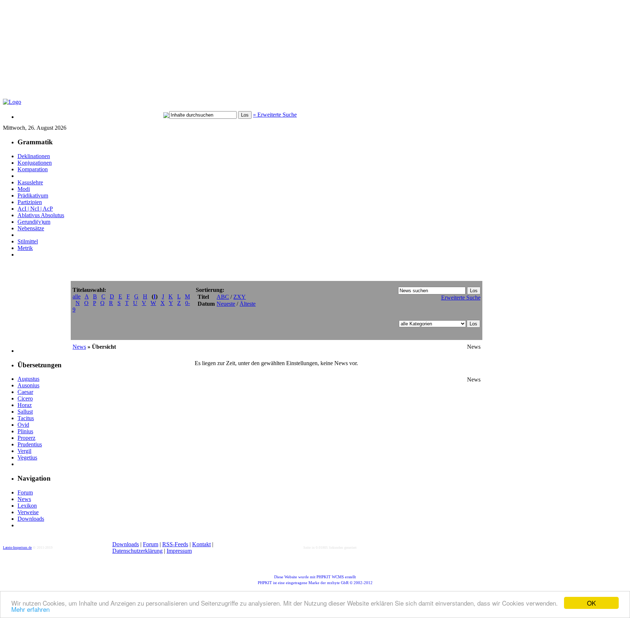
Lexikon (27, 505)
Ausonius (28, 385)
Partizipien (30, 202)
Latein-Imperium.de (17, 547)
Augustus (28, 379)
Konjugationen (35, 163)
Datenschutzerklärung (137, 551)
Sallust (25, 411)
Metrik (25, 248)
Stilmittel (28, 241)
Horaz (25, 405)
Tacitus (26, 418)
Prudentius (30, 444)
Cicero (25, 398)
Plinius (25, 431)
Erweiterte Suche (461, 297)
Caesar (25, 392)
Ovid (23, 425)
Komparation (33, 169)
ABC (223, 297)
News (24, 499)
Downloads (31, 519)
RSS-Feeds (175, 544)
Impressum (179, 551)
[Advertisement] (180, 53)
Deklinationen (34, 156)
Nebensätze (31, 228)
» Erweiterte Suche (275, 115)
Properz (26, 438)
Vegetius (27, 457)
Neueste (226, 304)
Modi (24, 189)
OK (591, 602)
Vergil (24, 451)
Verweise (28, 512)
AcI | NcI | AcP (35, 209)
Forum (25, 492)
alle (77, 296)
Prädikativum (33, 195)
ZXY (239, 297)
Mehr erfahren (30, 609)
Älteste (248, 304)
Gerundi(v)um (34, 222)
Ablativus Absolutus (41, 215)
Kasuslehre (30, 182)
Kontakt (201, 544)
